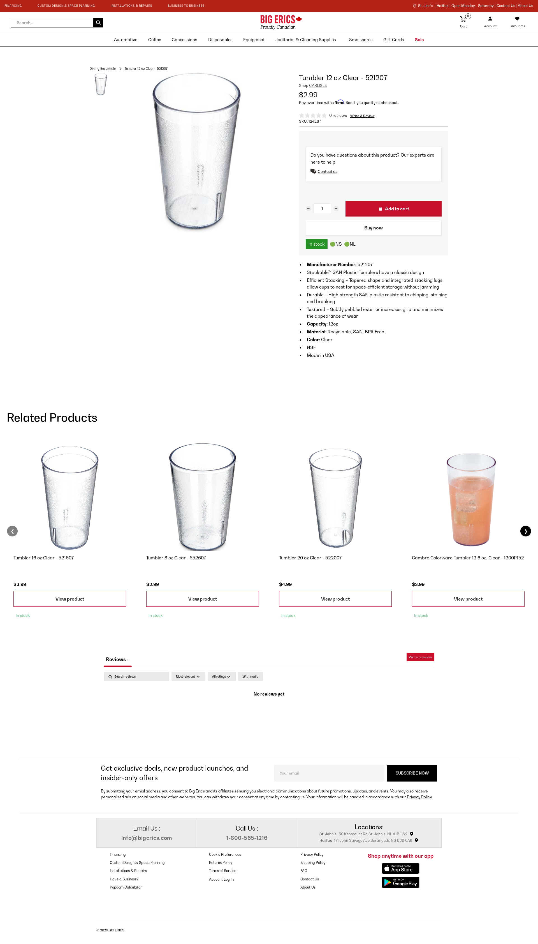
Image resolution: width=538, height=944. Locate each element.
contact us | (507, 6)
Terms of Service (222, 871)
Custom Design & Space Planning (137, 863)
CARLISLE (318, 85)
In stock (317, 244)
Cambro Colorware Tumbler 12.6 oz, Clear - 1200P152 (468, 558)
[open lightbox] (197, 153)
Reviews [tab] (117, 659)
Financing (118, 854)
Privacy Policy (419, 796)
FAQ (303, 871)
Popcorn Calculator (126, 887)
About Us (525, 6)
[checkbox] (250, 676)
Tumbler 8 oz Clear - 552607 (176, 558)
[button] (57, 22)
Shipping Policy (313, 863)
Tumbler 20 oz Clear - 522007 (310, 558)
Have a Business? (124, 879)
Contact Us (309, 879)
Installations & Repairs (128, 871)
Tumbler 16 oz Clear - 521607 (43, 558)
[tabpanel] (269, 713)
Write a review (420, 657)
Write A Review (362, 116)
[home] (231, 22)
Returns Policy (220, 863)
